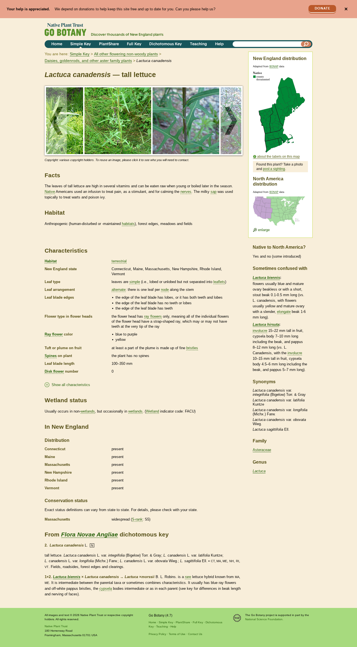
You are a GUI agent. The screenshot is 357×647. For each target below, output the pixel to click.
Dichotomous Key (165, 44)
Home (56, 44)
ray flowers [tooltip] (153, 316)
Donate (322, 8)
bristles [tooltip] (192, 348)
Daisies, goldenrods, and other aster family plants (88, 60)
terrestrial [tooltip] (119, 261)
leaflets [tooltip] (219, 282)
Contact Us (195, 634)
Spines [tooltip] (51, 356)
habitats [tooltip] (128, 224)
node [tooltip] (165, 289)
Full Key (134, 44)
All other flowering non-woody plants (126, 54)
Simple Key (80, 44)
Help (219, 44)
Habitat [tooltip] (51, 261)
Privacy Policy (157, 634)
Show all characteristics (71, 385)
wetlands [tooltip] (88, 411)
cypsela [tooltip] (105, 588)
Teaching (198, 44)
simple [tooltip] (134, 282)
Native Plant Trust (56, 626)
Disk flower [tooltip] (54, 371)
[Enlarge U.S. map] (280, 207)
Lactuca (259, 471)
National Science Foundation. (264, 619)
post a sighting (274, 169)
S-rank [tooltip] (137, 519)
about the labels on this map (278, 157)
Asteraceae (262, 450)
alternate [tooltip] (119, 289)
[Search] (306, 44)
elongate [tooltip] (284, 312)
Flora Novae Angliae (89, 534)
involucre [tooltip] (260, 331)
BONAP (273, 66)
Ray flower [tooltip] (54, 334)
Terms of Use (177, 634)
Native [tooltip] (50, 192)
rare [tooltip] (188, 577)
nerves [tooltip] (185, 192)
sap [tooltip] (213, 192)
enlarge (263, 230)
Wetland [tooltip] (152, 411)
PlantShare (109, 44)
